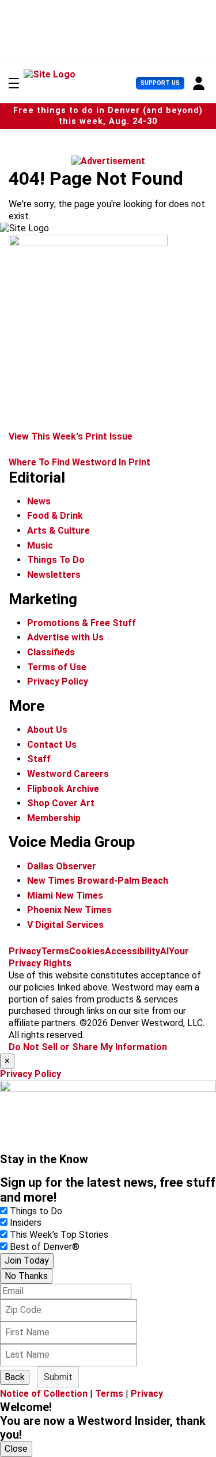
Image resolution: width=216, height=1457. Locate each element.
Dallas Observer (61, 866)
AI (164, 951)
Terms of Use (56, 667)
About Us (47, 729)
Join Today (27, 1260)
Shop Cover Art (60, 803)
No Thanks (26, 1275)
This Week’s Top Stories (59, 1234)
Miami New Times (65, 895)
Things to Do (36, 1211)
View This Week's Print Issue (70, 436)
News (39, 501)
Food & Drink (55, 515)
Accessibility (132, 951)
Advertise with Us (65, 637)
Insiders (25, 1222)
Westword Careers (68, 773)
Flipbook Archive (63, 788)
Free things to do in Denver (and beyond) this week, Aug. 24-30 (108, 116)
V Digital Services (65, 924)
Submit (58, 1376)
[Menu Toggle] (14, 83)
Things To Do (56, 559)
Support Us (160, 83)
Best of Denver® (44, 1246)
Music (40, 545)
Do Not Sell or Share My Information (88, 1047)
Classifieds (51, 652)
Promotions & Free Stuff (81, 622)
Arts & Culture (58, 530)
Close (16, 1448)
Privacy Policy (57, 681)
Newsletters (54, 574)
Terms (55, 951)
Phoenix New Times (69, 909)
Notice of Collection (44, 1393)
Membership (54, 818)
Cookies (87, 951)
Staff (39, 758)
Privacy (25, 951)
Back (15, 1376)
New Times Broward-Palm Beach (97, 880)
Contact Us (52, 744)
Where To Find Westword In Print (79, 462)
